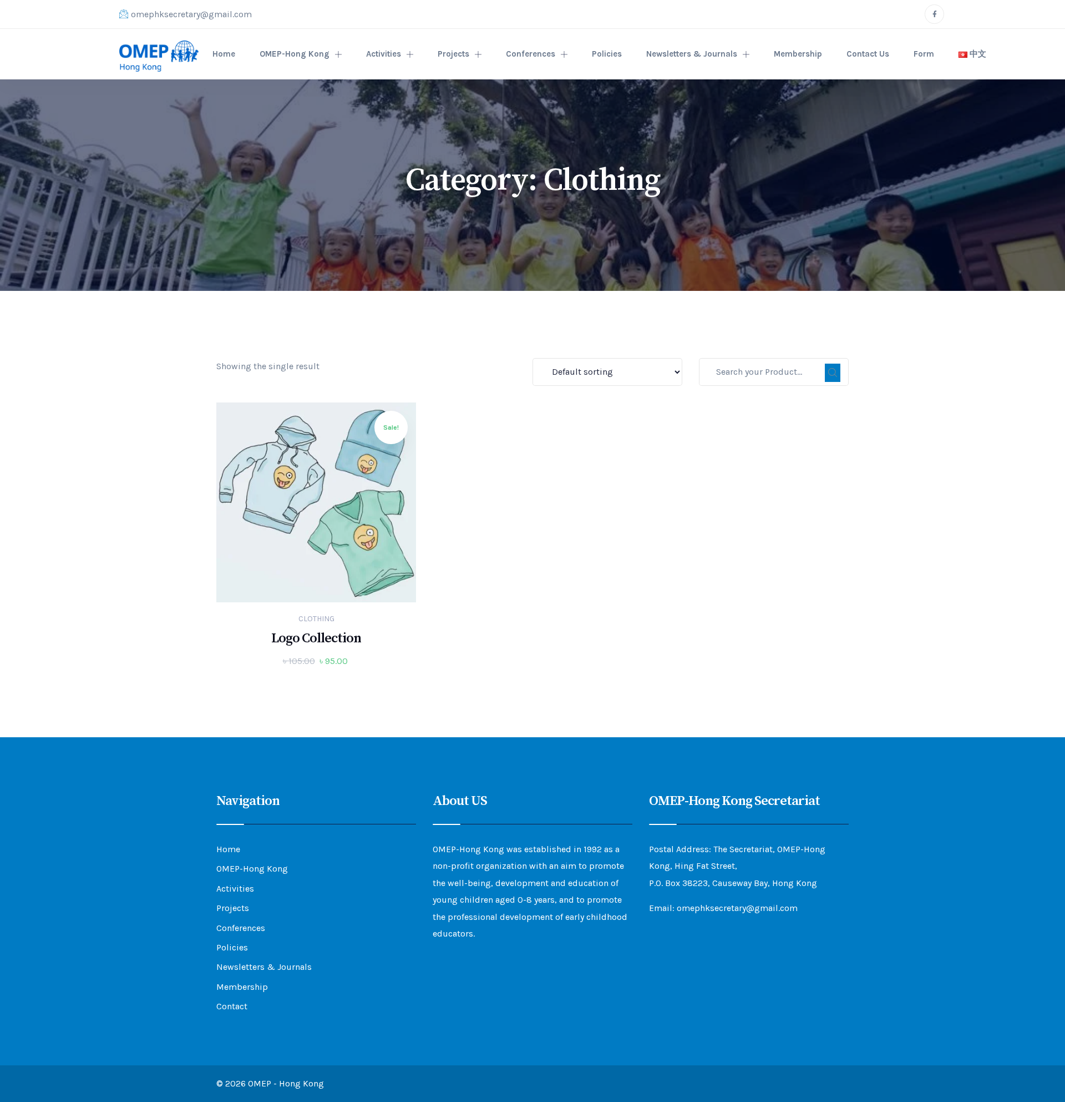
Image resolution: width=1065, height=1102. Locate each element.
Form (924, 54)
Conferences (530, 54)
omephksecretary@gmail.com (191, 14)
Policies (607, 54)
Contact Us (867, 54)
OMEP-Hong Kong (294, 54)
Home (223, 54)
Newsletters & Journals (691, 54)
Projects (453, 54)
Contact (231, 1006)
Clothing (316, 618)
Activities (383, 54)
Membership (798, 54)
